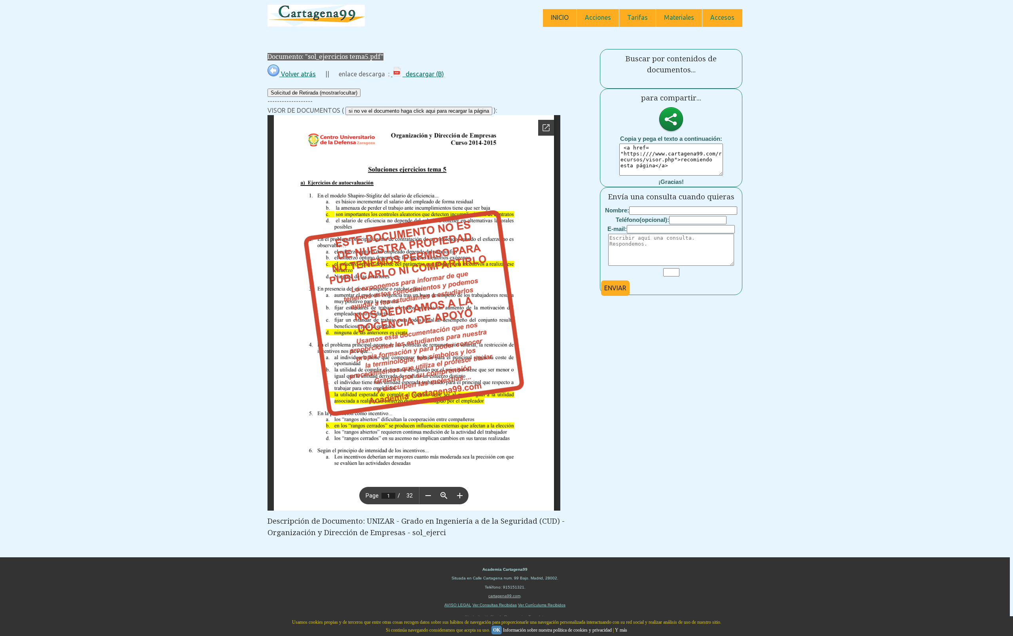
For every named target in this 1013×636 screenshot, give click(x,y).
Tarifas (637, 17)
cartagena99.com (504, 596)
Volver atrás (297, 74)
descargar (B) (423, 74)
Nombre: (617, 210)
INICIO (560, 17)
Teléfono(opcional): (642, 219)
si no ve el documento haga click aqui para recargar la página (419, 111)
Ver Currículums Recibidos (541, 605)
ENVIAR (615, 288)
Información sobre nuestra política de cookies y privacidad (557, 630)
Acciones (598, 17)
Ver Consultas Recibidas (494, 605)
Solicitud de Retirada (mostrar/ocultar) (314, 93)
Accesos (722, 17)
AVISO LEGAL (457, 605)
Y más (621, 630)
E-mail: (617, 228)
